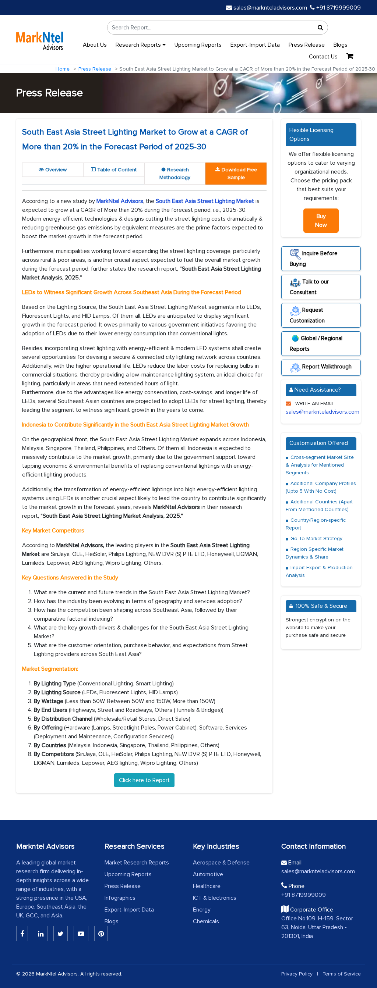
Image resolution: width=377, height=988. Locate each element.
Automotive (208, 874)
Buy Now (321, 221)
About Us (95, 45)
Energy (202, 909)
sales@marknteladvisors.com (270, 7)
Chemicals (206, 921)
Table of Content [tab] (116, 170)
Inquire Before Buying (314, 258)
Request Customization (307, 315)
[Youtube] (81, 933)
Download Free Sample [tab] (238, 174)
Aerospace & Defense (221, 862)
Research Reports (139, 45)
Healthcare (207, 886)
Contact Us (323, 56)
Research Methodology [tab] (174, 174)
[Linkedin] (22, 933)
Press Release (307, 45)
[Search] (320, 27)
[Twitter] (60, 933)
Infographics (120, 898)
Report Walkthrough (326, 366)
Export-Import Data (255, 45)
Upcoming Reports (198, 45)
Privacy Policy (297, 974)
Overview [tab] (55, 170)
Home (63, 69)
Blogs (341, 45)
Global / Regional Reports (316, 343)
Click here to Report (144, 780)
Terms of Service (342, 974)
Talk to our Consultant (309, 287)
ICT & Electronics (214, 898)
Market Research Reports (137, 862)
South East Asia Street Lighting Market (205, 201)
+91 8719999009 (338, 7)
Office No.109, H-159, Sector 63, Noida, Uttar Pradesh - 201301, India (317, 927)
